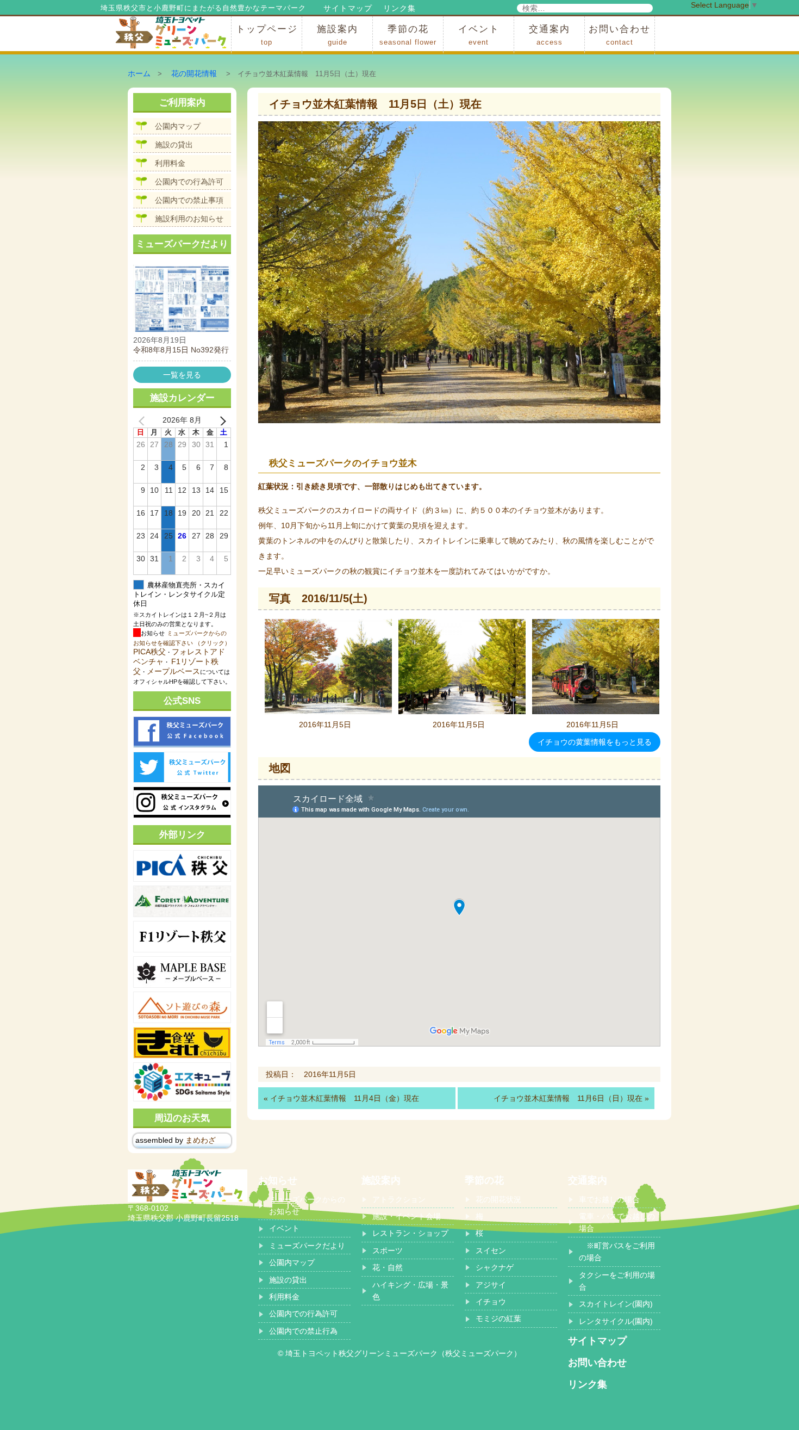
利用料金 (170, 163)
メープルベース (173, 671)
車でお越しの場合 (609, 1199)
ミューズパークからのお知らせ (307, 1205)
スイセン (491, 1250)
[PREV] (143, 420)
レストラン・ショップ (410, 1233)
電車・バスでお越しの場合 (617, 1222)
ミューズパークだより (307, 1245)
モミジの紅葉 (498, 1318)
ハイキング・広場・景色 (410, 1290)
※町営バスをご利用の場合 (617, 1251)
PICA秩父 (149, 651)
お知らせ (277, 1180)
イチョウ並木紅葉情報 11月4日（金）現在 (344, 1098)
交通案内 (549, 35)
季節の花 (407, 35)
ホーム (139, 73)
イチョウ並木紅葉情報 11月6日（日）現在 (568, 1098)
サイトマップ (347, 8)
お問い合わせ (620, 35)
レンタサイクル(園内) (616, 1321)
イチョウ (491, 1301)
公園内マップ (178, 126)
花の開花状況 (498, 1199)
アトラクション (399, 1199)
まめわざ (200, 1140)
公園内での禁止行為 (303, 1331)
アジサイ (491, 1284)
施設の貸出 (174, 144)
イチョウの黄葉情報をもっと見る (595, 742)
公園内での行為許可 (189, 181)
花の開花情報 (194, 73)
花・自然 (387, 1267)
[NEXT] (220, 420)
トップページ (267, 35)
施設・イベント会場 (406, 1216)
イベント (479, 35)
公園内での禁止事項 (189, 200)
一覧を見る (182, 374)
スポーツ (387, 1250)
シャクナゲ (495, 1267)
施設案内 (337, 35)
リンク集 (399, 8)
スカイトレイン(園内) (616, 1303)
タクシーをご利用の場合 (617, 1281)
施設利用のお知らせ (189, 218)
